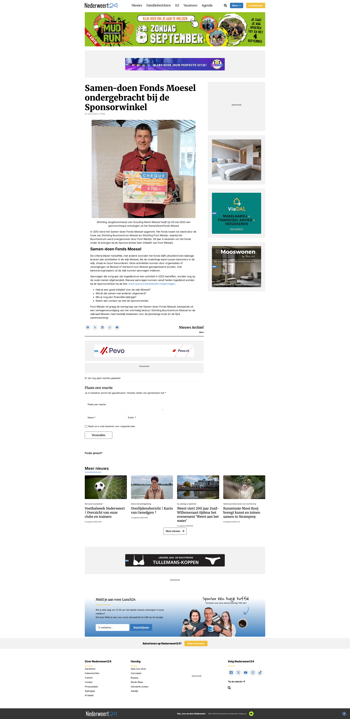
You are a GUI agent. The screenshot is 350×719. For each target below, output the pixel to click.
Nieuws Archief (191, 327)
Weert (201, 332)
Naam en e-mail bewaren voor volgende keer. (111, 426)
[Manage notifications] (344, 713)
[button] (88, 327)
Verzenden (98, 435)
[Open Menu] (240, 5)
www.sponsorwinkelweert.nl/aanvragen (151, 283)
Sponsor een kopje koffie (226, 598)
